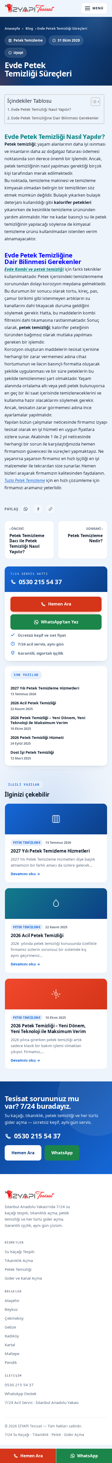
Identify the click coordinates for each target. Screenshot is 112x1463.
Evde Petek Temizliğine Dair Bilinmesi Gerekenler (55, 117)
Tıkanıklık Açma (19, 1260)
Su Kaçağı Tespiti (19, 1251)
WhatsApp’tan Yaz (59, 622)
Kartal (10, 1344)
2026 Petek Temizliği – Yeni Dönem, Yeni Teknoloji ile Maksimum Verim (47, 720)
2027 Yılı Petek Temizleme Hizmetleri (44, 688)
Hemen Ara (59, 604)
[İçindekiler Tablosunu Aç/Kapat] (93, 101)
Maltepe (12, 1353)
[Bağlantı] (50, 509)
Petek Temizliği (18, 1269)
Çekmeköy (14, 1318)
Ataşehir (12, 1300)
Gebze (10, 1327)
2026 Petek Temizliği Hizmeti (37, 737)
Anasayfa (12, 28)
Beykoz (11, 1309)
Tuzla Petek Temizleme (24, 480)
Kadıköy (12, 1335)
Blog (29, 28)
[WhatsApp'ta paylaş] (25, 509)
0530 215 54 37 (19, 1384)
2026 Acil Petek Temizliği (33, 702)
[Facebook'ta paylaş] (38, 509)
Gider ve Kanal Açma (23, 1278)
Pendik (11, 1362)
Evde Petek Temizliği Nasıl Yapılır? (41, 109)
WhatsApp (62, 1153)
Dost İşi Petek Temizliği (32, 752)
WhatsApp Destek (20, 1393)
